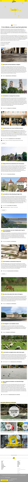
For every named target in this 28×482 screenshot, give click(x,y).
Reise (18, 466)
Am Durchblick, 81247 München (12, 205)
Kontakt (18, 471)
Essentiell (3, 477)
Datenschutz (18, 473)
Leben (2, 461)
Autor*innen (18, 468)
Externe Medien (8, 477)
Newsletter (18, 470)
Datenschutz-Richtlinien (23, 475)
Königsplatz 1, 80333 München (10, 332)
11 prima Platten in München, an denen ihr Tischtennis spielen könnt (14, 420)
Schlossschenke (12, 202)
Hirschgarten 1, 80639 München (11, 303)
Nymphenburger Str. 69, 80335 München (15, 138)
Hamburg (18, 462)
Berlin (18, 461)
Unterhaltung (3, 466)
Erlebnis (2, 467)
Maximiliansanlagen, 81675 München (14, 394)
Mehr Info (3, 143)
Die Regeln (3, 45)
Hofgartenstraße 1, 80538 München (11, 75)
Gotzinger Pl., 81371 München (11, 108)
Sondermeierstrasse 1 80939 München (16, 361)
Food (2, 462)
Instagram (15, 132)
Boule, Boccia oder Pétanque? (6, 42)
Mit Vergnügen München (14, 1)
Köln (18, 465)
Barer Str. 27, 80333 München (11, 241)
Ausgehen (2, 465)
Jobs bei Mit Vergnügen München (21, 469)
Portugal (22, 36)
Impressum (18, 472)
